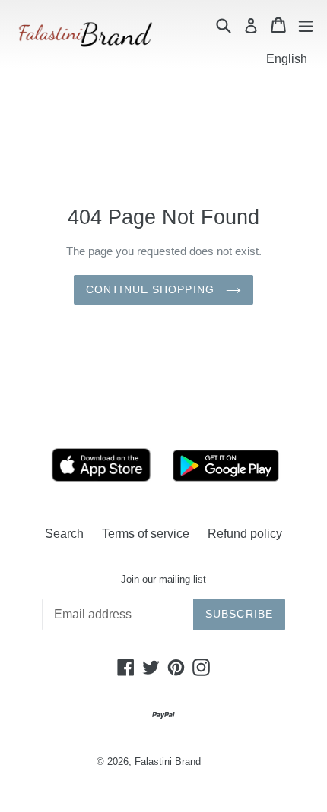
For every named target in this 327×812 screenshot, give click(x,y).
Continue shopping (152, 289)
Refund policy (245, 533)
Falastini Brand (168, 761)
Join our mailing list (163, 579)
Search (64, 533)
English (286, 58)
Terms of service (145, 533)
